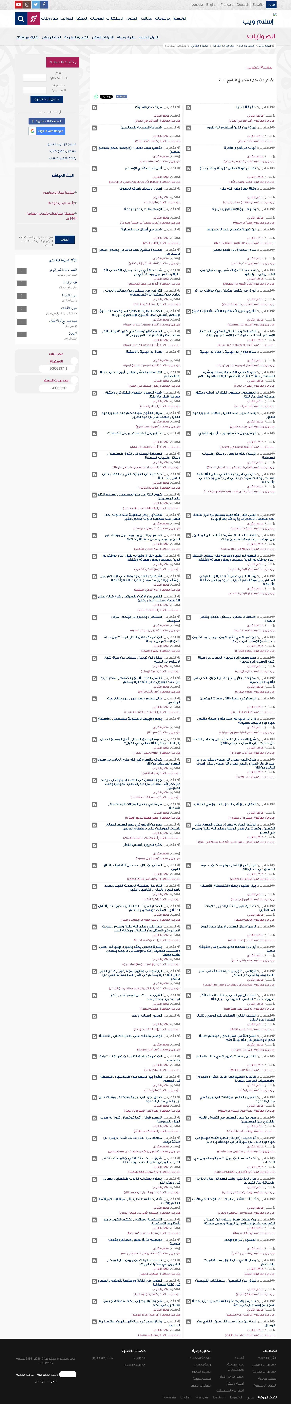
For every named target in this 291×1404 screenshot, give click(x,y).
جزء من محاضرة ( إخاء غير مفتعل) (253, 1253)
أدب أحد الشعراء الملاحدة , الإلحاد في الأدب (224, 1199)
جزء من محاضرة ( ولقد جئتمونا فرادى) (251, 1131)
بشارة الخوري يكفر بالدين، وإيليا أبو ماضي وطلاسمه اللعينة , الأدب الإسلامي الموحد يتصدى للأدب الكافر (139, 951)
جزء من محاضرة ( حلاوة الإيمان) (255, 650)
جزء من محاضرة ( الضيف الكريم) (254, 630)
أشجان (73, 334)
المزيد (65, 239)
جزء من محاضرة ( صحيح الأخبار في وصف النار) (152, 1192)
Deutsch (243, 5)
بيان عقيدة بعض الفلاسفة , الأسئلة (228, 885)
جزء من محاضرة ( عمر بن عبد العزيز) (252, 426)
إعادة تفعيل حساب (62, 158)
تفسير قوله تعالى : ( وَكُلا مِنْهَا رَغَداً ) (228, 168)
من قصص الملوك (148, 107)
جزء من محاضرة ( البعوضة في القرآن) (157, 1131)
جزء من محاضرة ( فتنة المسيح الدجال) (156, 752)
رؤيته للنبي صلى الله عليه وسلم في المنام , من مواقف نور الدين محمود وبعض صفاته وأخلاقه (237, 580)
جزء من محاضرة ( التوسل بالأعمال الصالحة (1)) (246, 1151)
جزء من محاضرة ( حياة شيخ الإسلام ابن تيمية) (246, 1110)
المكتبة (81, 18)
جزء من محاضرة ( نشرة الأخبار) (161, 899)
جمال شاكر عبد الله (68, 288)
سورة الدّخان (69, 308)
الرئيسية (179, 18)
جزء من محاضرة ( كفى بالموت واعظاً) (156, 528)
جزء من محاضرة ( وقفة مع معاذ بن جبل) (249, 202)
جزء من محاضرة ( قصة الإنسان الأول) (252, 181)
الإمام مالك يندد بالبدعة (143, 209)
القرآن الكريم (148, 37)
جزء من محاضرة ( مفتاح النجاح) (255, 1294)
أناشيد (239, 1358)
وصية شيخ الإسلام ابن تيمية (234, 209)
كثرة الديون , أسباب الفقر (142, 845)
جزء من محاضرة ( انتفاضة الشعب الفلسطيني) (151, 508)
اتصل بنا (52, 1381)
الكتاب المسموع (265, 1385)
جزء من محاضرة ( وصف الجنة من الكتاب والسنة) (150, 919)
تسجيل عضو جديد (62, 151)
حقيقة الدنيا (246, 107)
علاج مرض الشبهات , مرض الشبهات (134, 433)
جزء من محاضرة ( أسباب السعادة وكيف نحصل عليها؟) (241, 467)
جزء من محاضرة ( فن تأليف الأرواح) (159, 691)
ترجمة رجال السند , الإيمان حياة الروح (228, 926)
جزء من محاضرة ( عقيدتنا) (163, 732)
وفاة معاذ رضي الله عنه (238, 188)
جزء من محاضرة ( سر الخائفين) (255, 776)
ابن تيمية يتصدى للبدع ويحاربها (231, 229)
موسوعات (162, 18)
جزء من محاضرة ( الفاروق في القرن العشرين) (152, 712)
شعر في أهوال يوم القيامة (141, 229)
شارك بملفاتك (27, 37)
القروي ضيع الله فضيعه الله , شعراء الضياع (224, 311)
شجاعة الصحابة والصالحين (141, 127)
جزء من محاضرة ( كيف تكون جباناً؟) (157, 141)
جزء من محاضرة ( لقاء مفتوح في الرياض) (249, 161)
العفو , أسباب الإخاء (147, 1015)
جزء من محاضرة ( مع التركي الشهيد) (157, 548)
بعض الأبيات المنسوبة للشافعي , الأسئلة (130, 719)
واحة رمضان (202, 1365)
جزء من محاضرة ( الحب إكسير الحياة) (251, 940)
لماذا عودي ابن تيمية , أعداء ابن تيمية (228, 352)
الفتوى (131, 18)
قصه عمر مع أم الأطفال (63, 321)
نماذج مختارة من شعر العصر (234, 250)
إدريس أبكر (71, 326)
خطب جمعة (267, 1378)
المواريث (67, 18)
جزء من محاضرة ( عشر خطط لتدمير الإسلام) (152, 817)
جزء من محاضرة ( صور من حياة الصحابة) (155, 630)
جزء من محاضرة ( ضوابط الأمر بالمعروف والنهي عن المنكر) (144, 181)
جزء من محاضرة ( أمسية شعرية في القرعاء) (247, 446)
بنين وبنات (49, 18)
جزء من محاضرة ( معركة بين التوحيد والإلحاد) (246, 1212)
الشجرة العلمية (76, 37)
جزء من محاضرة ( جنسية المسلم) (253, 960)
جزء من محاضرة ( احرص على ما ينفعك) (250, 1335)
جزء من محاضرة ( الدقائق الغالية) (159, 487)
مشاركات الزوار (102, 1358)
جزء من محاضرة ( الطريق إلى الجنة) (253, 899)
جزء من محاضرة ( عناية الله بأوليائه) (253, 528)
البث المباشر (51, 37)
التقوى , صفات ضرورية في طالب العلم (226, 1056)
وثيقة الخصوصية (47, 1374)
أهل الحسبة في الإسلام (143, 168)
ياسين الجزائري (69, 300)
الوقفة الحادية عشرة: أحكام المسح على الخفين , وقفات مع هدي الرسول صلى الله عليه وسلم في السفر (233, 828)
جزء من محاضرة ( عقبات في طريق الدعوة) (153, 878)
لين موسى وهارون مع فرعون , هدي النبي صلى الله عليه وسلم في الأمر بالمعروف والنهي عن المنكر (139, 975)
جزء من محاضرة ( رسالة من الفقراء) (158, 858)
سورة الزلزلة (69, 296)
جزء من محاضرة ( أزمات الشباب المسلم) (155, 446)
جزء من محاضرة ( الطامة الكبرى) (160, 1008)
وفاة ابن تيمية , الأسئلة (144, 352)
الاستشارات (114, 18)
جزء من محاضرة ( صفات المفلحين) (253, 712)
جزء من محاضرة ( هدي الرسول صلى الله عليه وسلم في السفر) (236, 841)
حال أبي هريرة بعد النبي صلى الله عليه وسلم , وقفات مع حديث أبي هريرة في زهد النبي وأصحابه (236, 478)
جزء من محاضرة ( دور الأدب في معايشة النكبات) (244, 1171)
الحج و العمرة (201, 1372)
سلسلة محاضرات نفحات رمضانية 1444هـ (52, 216)
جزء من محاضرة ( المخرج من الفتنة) (252, 1029)
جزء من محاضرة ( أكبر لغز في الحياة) (252, 120)
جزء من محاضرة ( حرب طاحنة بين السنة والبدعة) (150, 222)
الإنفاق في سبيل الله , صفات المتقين (228, 698)
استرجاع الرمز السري (61, 144)
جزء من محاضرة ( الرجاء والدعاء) (254, 406)
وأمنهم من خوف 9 (61, 203)
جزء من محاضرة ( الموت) (259, 1273)
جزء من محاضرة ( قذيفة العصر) (160, 161)
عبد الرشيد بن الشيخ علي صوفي (61, 313)
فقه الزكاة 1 (70, 283)
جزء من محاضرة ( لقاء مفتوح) (161, 243)
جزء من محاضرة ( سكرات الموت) (160, 1273)
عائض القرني (255, 115)
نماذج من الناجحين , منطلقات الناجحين (225, 1280)
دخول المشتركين (46, 99)
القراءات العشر (102, 37)
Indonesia (196, 5)
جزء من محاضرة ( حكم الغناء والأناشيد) (155, 797)
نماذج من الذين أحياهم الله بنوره (231, 127)
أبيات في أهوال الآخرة (240, 148)
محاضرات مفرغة (264, 1372)
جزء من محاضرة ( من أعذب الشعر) (253, 263)
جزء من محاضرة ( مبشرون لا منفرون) (251, 817)
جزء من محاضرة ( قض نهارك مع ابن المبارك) (247, 732)
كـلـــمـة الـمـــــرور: (59, 88)
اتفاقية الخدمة (25, 1374)
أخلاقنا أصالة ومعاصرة (58, 192)
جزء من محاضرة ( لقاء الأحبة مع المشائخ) (154, 263)
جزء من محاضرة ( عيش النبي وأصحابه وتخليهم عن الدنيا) (239, 491)
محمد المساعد (70, 339)
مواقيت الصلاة (135, 1365)
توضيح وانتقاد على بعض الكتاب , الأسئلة (130, 1036)
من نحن (40, 1381)
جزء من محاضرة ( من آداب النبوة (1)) (252, 752)
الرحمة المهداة (200, 1358)
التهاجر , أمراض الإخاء (240, 1240)
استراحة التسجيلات (230, 1390)
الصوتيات (97, 18)
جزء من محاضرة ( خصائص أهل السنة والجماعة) (150, 1253)
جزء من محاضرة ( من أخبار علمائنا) (253, 1049)
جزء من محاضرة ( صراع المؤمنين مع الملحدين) (151, 964)
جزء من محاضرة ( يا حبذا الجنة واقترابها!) (249, 1008)
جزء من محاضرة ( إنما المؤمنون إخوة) (157, 1029)
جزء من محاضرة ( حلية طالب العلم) (252, 1069)
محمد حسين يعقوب (67, 275)
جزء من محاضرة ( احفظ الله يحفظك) (156, 304)
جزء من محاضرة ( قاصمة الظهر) (254, 919)
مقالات (146, 18)
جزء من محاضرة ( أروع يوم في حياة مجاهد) (247, 548)
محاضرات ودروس (264, 1365)
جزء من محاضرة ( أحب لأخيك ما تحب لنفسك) (151, 838)
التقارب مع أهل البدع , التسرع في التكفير (225, 804)
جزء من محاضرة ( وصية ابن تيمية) (254, 222)
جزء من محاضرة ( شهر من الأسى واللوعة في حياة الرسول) (144, 1151)
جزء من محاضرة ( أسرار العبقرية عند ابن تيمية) (151, 324)
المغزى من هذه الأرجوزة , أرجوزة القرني (227, 433)
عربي (271, 5)
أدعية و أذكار (235, 1383)
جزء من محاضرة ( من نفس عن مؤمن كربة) (153, 1233)
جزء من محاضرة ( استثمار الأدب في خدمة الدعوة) (149, 1212)
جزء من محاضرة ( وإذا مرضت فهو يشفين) (154, 1171)
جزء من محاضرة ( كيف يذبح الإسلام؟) (157, 1294)
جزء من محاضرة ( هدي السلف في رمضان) (153, 385)
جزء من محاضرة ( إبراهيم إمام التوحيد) (250, 1314)
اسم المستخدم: (59, 75)
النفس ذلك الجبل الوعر (63, 270)
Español (258, 5)
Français (227, 5)
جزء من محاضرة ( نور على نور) (256, 141)
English (211, 5)
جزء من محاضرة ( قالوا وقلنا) (162, 202)
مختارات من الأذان (231, 1376)
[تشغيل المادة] (188, 107)
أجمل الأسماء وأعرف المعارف (140, 188)
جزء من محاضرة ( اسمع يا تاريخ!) (254, 385)
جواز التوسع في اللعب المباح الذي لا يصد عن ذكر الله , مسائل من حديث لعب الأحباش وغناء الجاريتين (140, 784)
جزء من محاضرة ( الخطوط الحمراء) (158, 610)
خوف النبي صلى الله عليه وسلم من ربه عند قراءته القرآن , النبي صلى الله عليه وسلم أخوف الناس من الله (235, 763)
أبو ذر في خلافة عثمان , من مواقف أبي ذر (225, 290)
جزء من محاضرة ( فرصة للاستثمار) (159, 1335)
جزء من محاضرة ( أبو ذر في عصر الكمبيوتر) (154, 283)
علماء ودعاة (126, 37)
